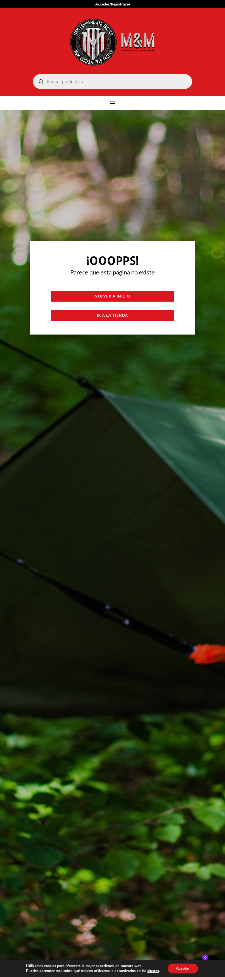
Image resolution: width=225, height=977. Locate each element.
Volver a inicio (112, 296)
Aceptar (183, 968)
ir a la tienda (112, 315)
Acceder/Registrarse (112, 4)
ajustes (153, 970)
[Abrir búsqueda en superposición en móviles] (112, 81)
